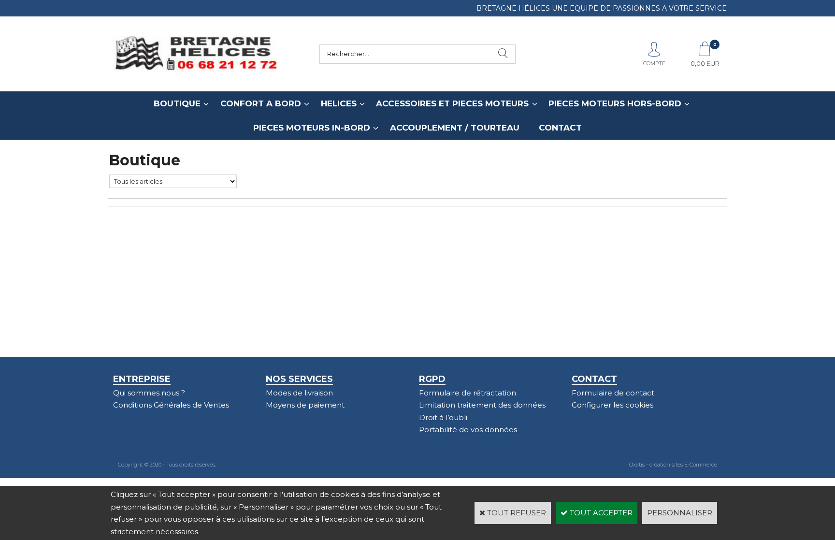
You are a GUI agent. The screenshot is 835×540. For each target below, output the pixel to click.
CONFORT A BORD (260, 103)
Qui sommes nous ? (149, 392)
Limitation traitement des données (482, 404)
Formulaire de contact (613, 392)
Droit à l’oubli (443, 417)
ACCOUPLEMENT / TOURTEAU (454, 127)
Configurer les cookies (612, 404)
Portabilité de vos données (468, 429)
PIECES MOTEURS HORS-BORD (614, 103)
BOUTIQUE (177, 103)
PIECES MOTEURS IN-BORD (311, 127)
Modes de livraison (299, 392)
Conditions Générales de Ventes (171, 404)
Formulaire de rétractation (467, 392)
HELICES (339, 103)
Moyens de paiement (305, 404)
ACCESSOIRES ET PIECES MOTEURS (452, 103)
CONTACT (560, 127)
